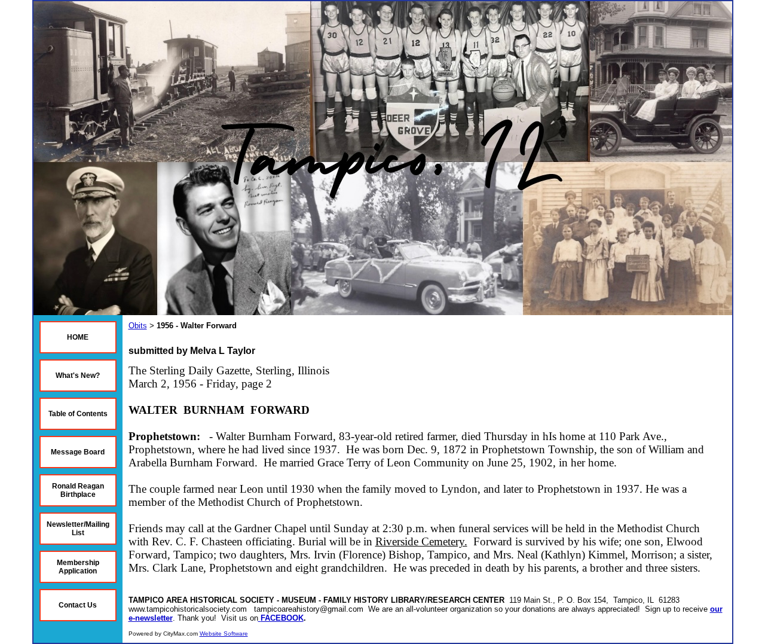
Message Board (78, 452)
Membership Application (78, 566)
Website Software (224, 633)
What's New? (78, 375)
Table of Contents (78, 414)
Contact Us (78, 605)
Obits (137, 325)
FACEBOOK (282, 618)
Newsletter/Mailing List (78, 528)
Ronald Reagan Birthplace (78, 490)
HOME (77, 337)
